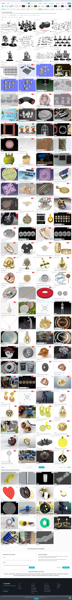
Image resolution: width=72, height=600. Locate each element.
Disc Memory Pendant (21, 285)
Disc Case (2, 389)
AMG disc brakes (21, 240)
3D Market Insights (46, 586)
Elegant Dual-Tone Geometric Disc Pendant (42, 270)
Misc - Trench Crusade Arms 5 (22, 47)
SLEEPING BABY (38, 107)
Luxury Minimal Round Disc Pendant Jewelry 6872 (60, 448)
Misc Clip (2, 485)
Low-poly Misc (11, 17)
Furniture (21, 15)
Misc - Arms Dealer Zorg (4, 62)
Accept (36, 598)
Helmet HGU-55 (38, 92)
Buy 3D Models (33, 583)
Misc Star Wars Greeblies (22, 77)
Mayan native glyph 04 (21, 166)
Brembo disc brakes (56, 240)
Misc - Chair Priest (21, 62)
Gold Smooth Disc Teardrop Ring (23, 448)
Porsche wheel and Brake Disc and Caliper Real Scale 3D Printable (9, 448)
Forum (58, 588)
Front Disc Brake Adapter (22, 463)
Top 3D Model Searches (47, 589)
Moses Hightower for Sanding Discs (23, 544)
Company (19, 583)
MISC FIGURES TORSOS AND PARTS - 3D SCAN (42, 77)
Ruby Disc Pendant (56, 196)
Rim (31, 15)
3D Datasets (33, 586)
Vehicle (27, 15)
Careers (19, 586)
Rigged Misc (16, 17)
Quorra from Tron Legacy (40, 404)
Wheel (39, 15)
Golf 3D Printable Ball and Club (22, 151)
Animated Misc (21, 17)
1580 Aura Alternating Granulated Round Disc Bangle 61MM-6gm (44, 196)
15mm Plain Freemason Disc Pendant (59, 463)
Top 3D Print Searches (47, 591)
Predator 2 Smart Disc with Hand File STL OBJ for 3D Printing (44, 344)
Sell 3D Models (46, 583)
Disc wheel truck (39, 463)
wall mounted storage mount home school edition (60, 181)
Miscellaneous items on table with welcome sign (25, 181)
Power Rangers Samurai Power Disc (41, 300)
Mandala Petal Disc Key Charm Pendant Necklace (7, 463)
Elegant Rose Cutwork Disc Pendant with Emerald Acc (61, 270)
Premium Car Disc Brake (4, 300)
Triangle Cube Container (57, 151)
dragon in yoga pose (56, 107)
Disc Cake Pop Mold (56, 285)
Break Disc (2, 359)
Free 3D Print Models (34, 591)
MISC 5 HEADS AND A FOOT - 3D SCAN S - (24, 92)
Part (29, 15)
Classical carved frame (4, 136)
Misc (18, 15)
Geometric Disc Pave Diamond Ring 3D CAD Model (60, 404)
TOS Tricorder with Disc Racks (22, 374)
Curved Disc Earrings (39, 500)
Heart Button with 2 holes (4, 500)
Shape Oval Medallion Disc (22, 344)
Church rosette (3, 181)
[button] (27, 3)
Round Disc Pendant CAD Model (58, 500)
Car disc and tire (21, 359)
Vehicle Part (35, 15)
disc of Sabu (20, 255)
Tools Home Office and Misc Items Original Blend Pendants (61, 92)
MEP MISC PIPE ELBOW (21, 107)
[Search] (29, 3)
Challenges (58, 586)
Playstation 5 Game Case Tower (5, 544)
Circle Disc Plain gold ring (57, 374)
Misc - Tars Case (56, 62)
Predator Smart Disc (3, 240)
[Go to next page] (42, 467)
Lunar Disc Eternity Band (57, 255)
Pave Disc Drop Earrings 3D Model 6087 (6, 404)
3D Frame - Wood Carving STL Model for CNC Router (60, 136)
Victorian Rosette (39, 181)
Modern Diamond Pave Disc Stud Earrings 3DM (60, 300)
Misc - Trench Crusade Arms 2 (40, 62)
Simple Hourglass (56, 485)
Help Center (20, 588)
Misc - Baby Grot (56, 77)
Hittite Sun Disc (21, 270)
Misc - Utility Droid (3, 47)
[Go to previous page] (29, 467)
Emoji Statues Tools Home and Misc (5, 107)
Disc (24, 15)
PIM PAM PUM (38, 166)
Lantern (37, 136)
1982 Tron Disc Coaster (4, 344)
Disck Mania (38, 544)
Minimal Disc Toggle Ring (40, 240)
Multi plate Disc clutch (39, 359)
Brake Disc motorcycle (21, 404)
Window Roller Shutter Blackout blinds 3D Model (60, 166)
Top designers (59, 584)
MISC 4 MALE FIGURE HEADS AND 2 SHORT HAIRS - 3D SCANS (8, 92)
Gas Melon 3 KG (3, 166)
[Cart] (63, 3)
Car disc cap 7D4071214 (39, 448)
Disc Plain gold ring (3, 285)
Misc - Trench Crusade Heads (4, 77)
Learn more (45, 597)
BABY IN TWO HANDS (39, 151)
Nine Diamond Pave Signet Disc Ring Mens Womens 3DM (44, 285)
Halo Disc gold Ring (3, 270)
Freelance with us (46, 588)
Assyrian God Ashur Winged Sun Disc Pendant (24, 196)
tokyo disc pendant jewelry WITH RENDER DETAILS (60, 389)
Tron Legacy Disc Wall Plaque (58, 344)
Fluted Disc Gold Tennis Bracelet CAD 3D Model (25, 300)
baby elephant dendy (21, 136)
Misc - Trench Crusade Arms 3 (40, 47)
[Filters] (57, 9)
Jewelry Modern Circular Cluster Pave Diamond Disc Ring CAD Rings (45, 255)
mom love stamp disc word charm (23, 389)
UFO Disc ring (56, 359)
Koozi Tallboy (38, 485)
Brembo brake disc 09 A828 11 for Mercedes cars (42, 374)
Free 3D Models (33, 589)
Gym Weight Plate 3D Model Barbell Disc (24, 500)
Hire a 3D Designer (34, 588)
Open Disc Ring (3, 255)
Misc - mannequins (56, 47)
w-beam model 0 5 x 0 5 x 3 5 (22, 485)
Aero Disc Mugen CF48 (4, 374)
